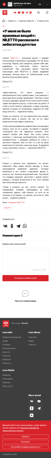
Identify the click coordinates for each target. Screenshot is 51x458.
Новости (12, 21)
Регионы (6, 356)
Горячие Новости (26, 21)
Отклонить (25, 442)
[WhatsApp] (25, 226)
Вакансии (6, 359)
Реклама (6, 344)
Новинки (6, 382)
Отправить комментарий (25, 278)
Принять (25, 437)
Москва (25, 323)
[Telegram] (18, 226)
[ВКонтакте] (5, 226)
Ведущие (6, 375)
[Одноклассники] (12, 226)
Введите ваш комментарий (14, 244)
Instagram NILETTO (16, 202)
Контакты (6, 363)
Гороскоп (32, 337)
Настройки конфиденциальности (25, 447)
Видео (31, 341)
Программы (7, 379)
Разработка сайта (9, 454)
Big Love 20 (7, 386)
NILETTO (14, 58)
